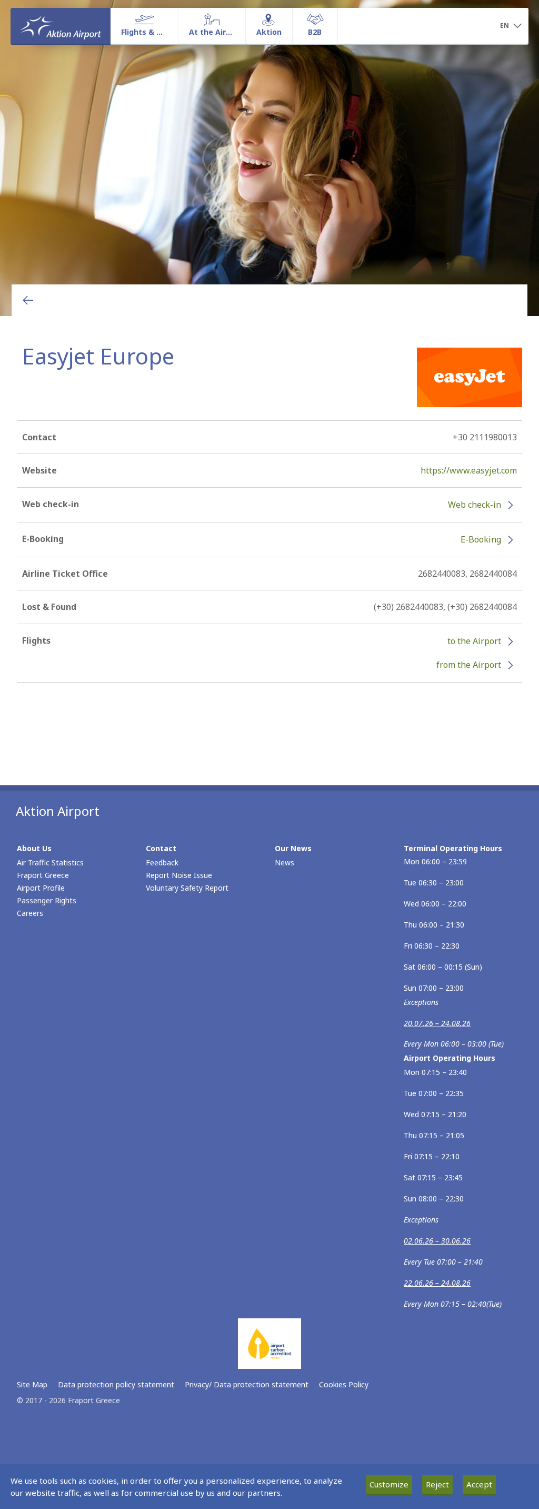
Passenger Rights (46, 900)
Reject (437, 1484)
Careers (30, 913)
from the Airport (468, 664)
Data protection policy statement (116, 1384)
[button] (510, 26)
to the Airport (474, 641)
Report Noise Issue (179, 875)
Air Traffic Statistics (50, 862)
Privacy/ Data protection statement (246, 1384)
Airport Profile (41, 888)
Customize (389, 1484)
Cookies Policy (343, 1384)
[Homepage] (61, 26)
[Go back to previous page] (28, 300)
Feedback (162, 862)
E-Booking (481, 539)
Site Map (32, 1384)
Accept (479, 1484)
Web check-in (474, 504)
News (284, 862)
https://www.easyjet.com (469, 470)
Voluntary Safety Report (187, 888)
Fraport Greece (43, 875)
